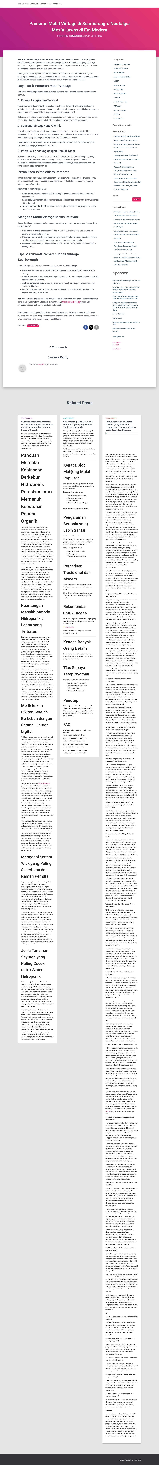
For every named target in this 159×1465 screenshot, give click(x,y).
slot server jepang (120, 110)
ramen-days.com (118, 314)
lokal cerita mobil (119, 85)
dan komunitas (119, 73)
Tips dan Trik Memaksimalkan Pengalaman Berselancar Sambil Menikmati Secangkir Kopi (125, 170)
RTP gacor (117, 106)
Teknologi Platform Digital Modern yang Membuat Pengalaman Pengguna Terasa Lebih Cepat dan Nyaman (120, 425)
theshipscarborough (71, 302)
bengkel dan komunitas (122, 64)
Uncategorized (33, 325)
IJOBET (116, 81)
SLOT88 (117, 114)
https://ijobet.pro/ (44, 783)
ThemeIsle (137, 1460)
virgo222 (116, 345)
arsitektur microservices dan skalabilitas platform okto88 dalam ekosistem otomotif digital (126, 289)
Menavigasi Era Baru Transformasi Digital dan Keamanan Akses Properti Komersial (126, 159)
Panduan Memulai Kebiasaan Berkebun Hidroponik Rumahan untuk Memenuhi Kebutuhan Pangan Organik (37, 425)
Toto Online (117, 349)
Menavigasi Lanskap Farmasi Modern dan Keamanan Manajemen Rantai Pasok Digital (127, 147)
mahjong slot (118, 89)
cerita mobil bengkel (121, 68)
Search (115, 195)
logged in (41, 364)
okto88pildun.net (118, 337)
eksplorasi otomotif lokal (122, 77)
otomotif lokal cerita (120, 102)
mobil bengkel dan (120, 93)
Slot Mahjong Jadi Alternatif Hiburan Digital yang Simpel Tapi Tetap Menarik (77, 424)
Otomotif (117, 98)
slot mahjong (69, 627)
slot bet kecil (117, 342)
